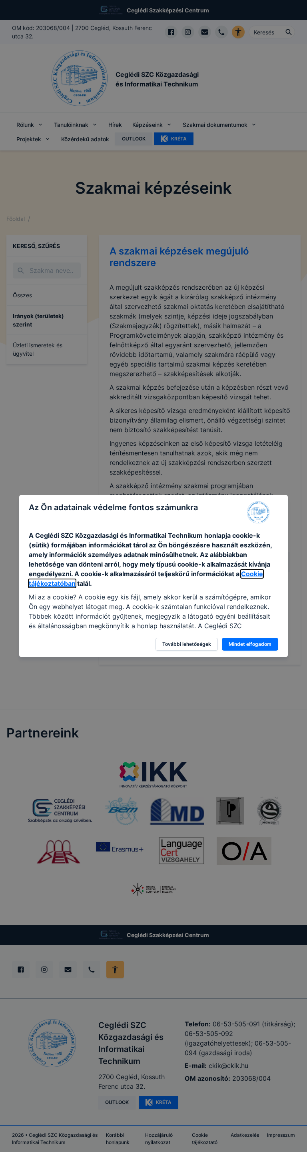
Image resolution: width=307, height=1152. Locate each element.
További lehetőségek (186, 644)
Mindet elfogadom (250, 644)
